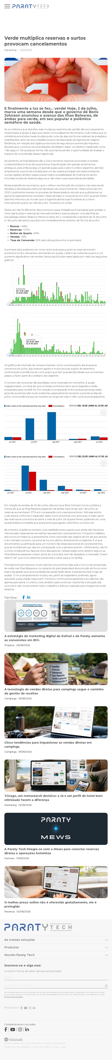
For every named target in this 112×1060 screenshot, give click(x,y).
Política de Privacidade (13, 997)
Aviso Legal (60, 1047)
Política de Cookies (41, 1047)
